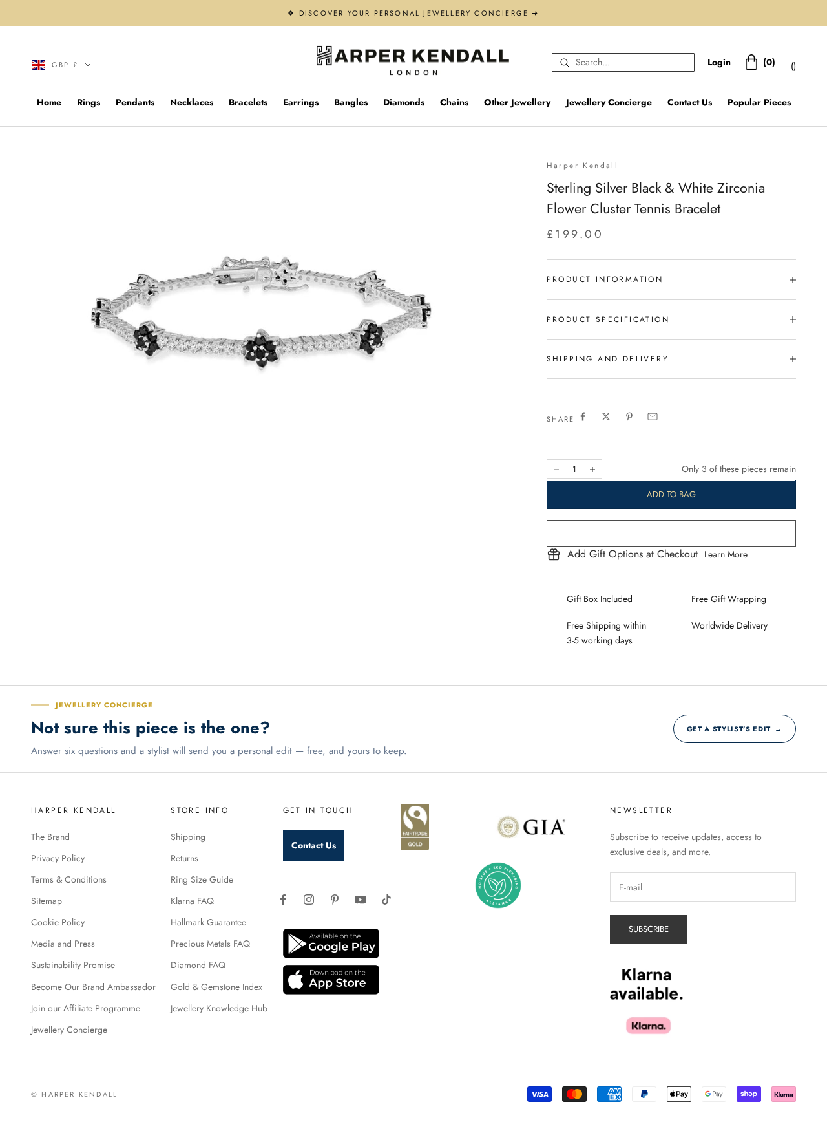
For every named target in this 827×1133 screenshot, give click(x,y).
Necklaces (191, 102)
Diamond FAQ (198, 964)
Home (49, 102)
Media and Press (63, 943)
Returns (184, 858)
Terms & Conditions (69, 879)
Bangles (351, 102)
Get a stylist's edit (734, 729)
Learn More (726, 555)
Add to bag (671, 494)
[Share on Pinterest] (629, 416)
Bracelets (248, 102)
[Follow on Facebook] (283, 899)
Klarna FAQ (192, 900)
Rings (88, 102)
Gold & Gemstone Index (216, 986)
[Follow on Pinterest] (334, 899)
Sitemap (46, 900)
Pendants (135, 102)
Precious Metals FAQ (210, 943)
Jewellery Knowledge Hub (219, 1008)
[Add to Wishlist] (671, 533)
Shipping (188, 836)
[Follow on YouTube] (360, 899)
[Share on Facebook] (583, 416)
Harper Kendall (583, 165)
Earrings (301, 102)
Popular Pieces (759, 102)
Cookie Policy (58, 922)
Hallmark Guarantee (208, 922)
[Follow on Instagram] (308, 899)
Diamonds (403, 102)
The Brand (50, 836)
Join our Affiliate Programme (85, 1008)
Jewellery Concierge (609, 102)
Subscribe (649, 929)
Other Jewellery (517, 102)
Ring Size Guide (202, 879)
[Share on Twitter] (606, 416)
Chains (454, 102)
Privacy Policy (58, 858)
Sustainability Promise (73, 964)
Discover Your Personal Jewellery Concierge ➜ (419, 13)
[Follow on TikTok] (386, 899)
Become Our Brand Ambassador (93, 986)
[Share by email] (652, 416)
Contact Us (689, 102)
